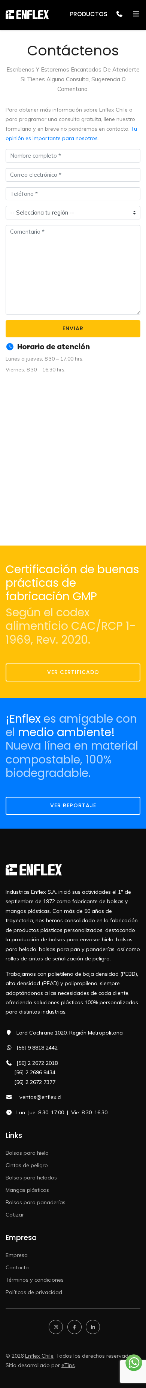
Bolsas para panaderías (36, 1202)
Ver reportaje (73, 805)
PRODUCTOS (88, 14)
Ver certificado (73, 672)
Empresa (17, 1255)
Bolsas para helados (31, 1177)
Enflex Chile (39, 1355)
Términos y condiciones (35, 1279)
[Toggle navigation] (133, 14)
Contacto (17, 1267)
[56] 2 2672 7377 (34, 1082)
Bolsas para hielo (27, 1152)
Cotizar (15, 1214)
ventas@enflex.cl (40, 1097)
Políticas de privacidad (34, 1292)
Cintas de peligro (27, 1165)
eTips (68, 1365)
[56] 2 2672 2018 (37, 1063)
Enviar (73, 328)
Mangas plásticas (27, 1190)
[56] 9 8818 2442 (37, 1047)
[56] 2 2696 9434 (34, 1072)
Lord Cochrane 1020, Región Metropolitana (69, 1032)
